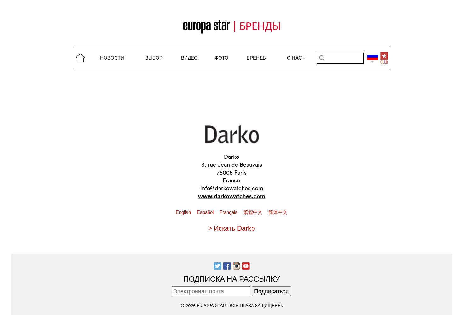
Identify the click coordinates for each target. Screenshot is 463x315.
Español (206, 212)
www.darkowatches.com (231, 196)
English (184, 212)
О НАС (294, 58)
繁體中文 (253, 212)
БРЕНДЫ (257, 58)
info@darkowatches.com (231, 188)
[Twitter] (217, 265)
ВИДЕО (189, 58)
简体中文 (277, 212)
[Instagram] (236, 265)
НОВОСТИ (112, 58)
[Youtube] (246, 265)
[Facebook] (227, 265)
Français (229, 212)
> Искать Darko (231, 228)
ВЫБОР (154, 58)
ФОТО (221, 58)
